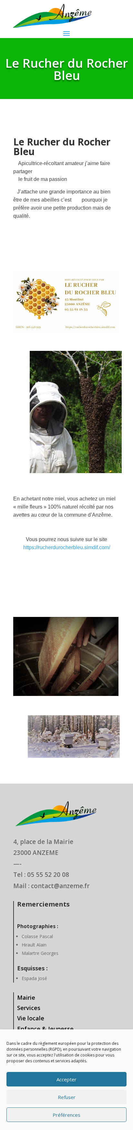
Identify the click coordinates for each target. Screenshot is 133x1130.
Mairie (26, 997)
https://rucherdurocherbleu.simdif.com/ (66, 547)
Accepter (66, 1079)
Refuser (67, 1097)
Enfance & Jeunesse (45, 1029)
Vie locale (30, 1018)
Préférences (66, 1115)
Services (28, 1008)
